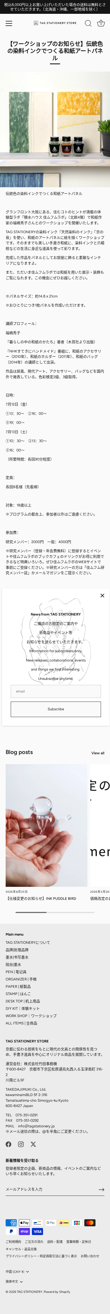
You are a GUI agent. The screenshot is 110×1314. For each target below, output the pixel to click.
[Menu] (9, 23)
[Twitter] (33, 1144)
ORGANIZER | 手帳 (21, 979)
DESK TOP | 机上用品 (23, 1001)
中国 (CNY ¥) (15, 1272)
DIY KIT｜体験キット (23, 1008)
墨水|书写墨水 (17, 957)
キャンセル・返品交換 (21, 1249)
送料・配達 (55, 1242)
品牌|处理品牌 (17, 950)
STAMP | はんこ (18, 994)
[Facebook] (8, 1144)
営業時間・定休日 (78, 1242)
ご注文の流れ (34, 1242)
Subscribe (56, 709)
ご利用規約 (13, 1242)
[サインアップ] (101, 1189)
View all (97, 753)
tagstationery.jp (41, 1126)
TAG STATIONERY (29, 1292)
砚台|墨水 (13, 964)
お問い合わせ (90, 1256)
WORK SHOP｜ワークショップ (31, 1016)
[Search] (88, 24)
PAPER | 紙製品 (18, 986)
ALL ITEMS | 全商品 (21, 1023)
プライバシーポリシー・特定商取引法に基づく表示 (41, 1256)
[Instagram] (21, 1144)
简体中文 (12, 1282)
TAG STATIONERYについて (28, 942)
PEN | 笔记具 (16, 972)
